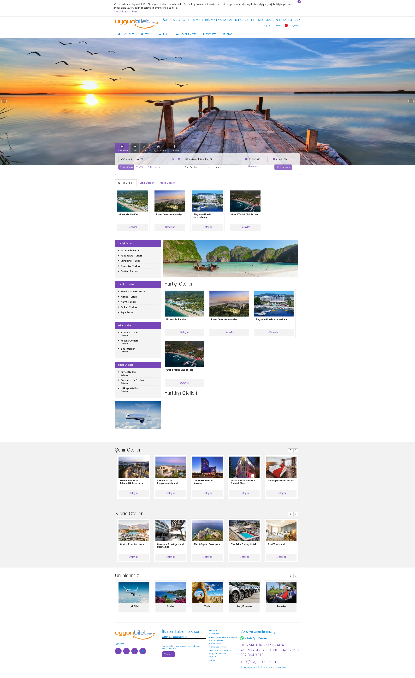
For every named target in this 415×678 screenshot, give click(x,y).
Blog (229, 34)
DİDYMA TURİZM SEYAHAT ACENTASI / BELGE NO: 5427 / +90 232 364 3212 (244, 20)
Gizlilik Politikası (216, 640)
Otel (147, 34)
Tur (165, 34)
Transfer (211, 34)
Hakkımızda (214, 633)
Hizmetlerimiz (215, 643)
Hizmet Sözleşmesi (217, 647)
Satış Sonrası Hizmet (218, 653)
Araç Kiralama (188, 34)
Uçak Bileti (129, 34)
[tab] (122, 148)
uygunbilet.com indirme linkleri (223, 637)
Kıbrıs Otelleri (167, 182)
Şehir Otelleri (147, 182)
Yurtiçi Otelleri (126, 182)
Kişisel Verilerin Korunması (220, 650)
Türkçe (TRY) (294, 25)
